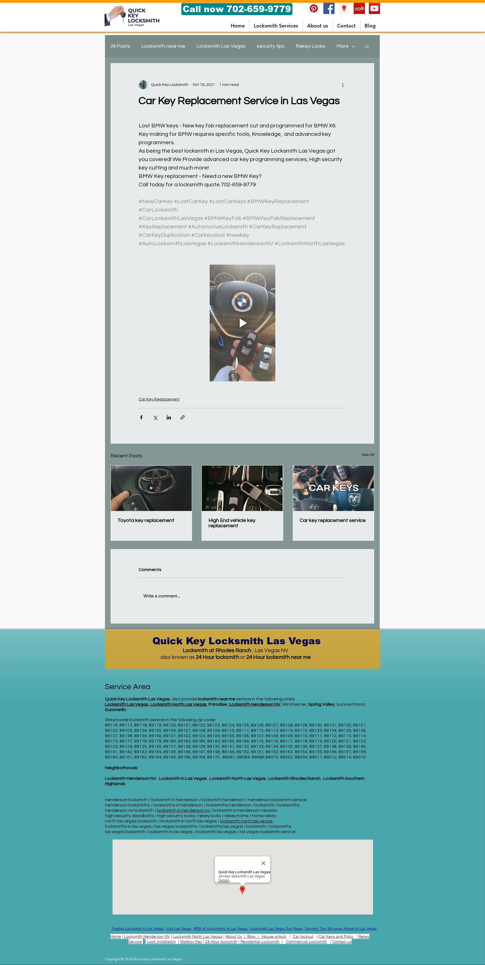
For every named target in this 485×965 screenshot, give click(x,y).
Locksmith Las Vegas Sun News (276, 929)
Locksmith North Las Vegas (178, 704)
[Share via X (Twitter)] (155, 417)
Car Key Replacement (159, 399)
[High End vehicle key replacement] (242, 488)
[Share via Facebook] (141, 417)
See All (368, 455)
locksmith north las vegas (246, 821)
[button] (276, 26)
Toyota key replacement (146, 520)
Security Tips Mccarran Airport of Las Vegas (341, 929)
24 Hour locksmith (221, 941)
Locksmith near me (163, 46)
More (343, 46)
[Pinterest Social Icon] (313, 8)
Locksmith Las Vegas (221, 46)
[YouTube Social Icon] (374, 8)
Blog (251, 936)
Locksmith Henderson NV (147, 936)
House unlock (274, 936)
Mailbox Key (191, 941)
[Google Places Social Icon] (344, 8)
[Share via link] (182, 417)
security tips (271, 46)
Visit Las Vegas (178, 929)
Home (115, 936)
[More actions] (343, 84)
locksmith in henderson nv (183, 810)
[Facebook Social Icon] (329, 8)
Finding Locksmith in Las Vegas (138, 929)
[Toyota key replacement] (151, 488)
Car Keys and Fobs (336, 936)
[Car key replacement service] (333, 488)
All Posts (120, 46)
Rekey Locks (310, 46)
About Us (233, 936)
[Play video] (242, 323)
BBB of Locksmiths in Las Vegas (221, 929)
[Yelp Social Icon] (359, 8)
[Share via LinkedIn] (168, 417)
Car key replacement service (333, 520)
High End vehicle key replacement (232, 523)
